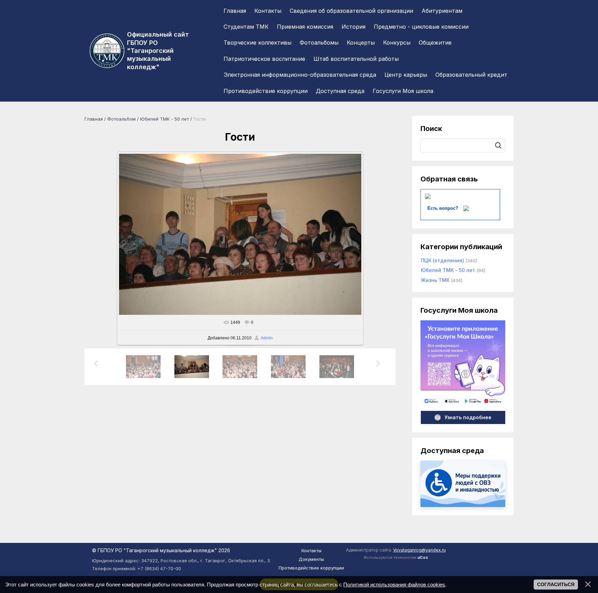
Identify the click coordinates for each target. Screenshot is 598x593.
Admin (267, 338)
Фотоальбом (121, 119)
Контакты (311, 550)
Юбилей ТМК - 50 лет (164, 119)
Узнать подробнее (467, 417)
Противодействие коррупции (311, 568)
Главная (93, 119)
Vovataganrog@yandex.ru (419, 550)
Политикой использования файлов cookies (394, 584)
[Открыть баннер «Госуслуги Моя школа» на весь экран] (462, 403)
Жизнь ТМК (435, 280)
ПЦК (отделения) (442, 260)
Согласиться (555, 584)
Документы (311, 559)
